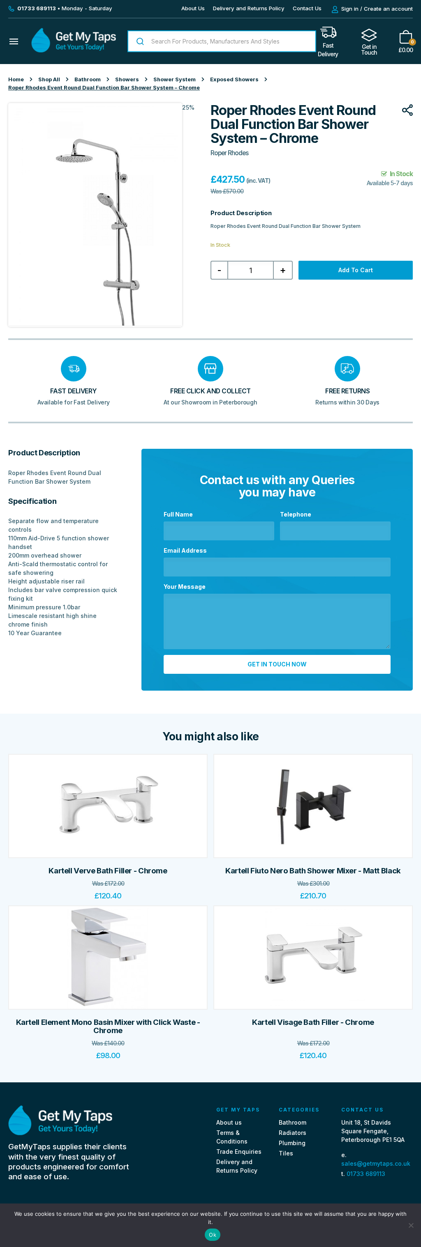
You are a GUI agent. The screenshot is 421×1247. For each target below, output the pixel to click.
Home (16, 79)
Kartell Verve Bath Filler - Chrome (108, 870)
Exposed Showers (234, 79)
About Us (193, 8)
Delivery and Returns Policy (249, 8)
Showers (127, 79)
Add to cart (355, 269)
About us (229, 1122)
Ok (212, 1234)
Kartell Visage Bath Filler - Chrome (313, 1022)
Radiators (292, 1132)
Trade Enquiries (238, 1151)
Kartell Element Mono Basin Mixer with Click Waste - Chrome (108, 1026)
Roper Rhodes (229, 153)
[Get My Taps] (73, 50)
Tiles (286, 1153)
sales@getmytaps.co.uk (375, 1163)
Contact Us (307, 8)
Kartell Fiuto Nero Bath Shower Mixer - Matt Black (313, 870)
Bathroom (87, 79)
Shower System (174, 79)
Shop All (49, 79)
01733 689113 (366, 1173)
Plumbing (292, 1142)
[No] (411, 1225)
